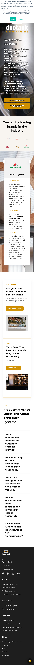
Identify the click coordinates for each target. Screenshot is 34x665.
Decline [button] (21, 19)
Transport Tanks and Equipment (12, 627)
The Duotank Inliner (8, 609)
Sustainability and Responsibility (12, 642)
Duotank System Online (9, 630)
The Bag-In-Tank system (9, 606)
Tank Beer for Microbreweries (11, 594)
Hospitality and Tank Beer (10, 584)
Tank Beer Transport (8, 591)
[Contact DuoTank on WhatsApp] (30, 661)
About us (5, 645)
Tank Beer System (8, 620)
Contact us (5, 655)
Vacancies (5, 652)
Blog (3, 648)
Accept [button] (13, 19)
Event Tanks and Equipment (11, 624)
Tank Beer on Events (8, 587)
